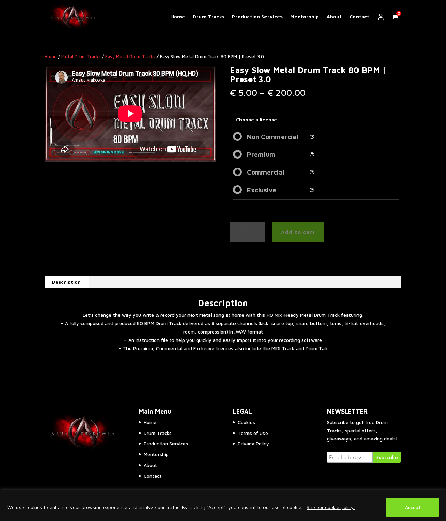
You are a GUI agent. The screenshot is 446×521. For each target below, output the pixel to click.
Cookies (246, 422)
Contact (359, 16)
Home (177, 16)
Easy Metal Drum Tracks (130, 56)
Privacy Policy (253, 443)
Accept (413, 507)
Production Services (257, 16)
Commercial (265, 172)
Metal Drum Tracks (81, 56)
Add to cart (298, 232)
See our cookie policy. (331, 507)
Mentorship (304, 16)
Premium (261, 154)
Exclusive (261, 190)
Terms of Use (253, 433)
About (334, 16)
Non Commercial (272, 136)
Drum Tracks (208, 16)
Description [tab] (66, 282)
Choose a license (256, 119)
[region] (223, 505)
